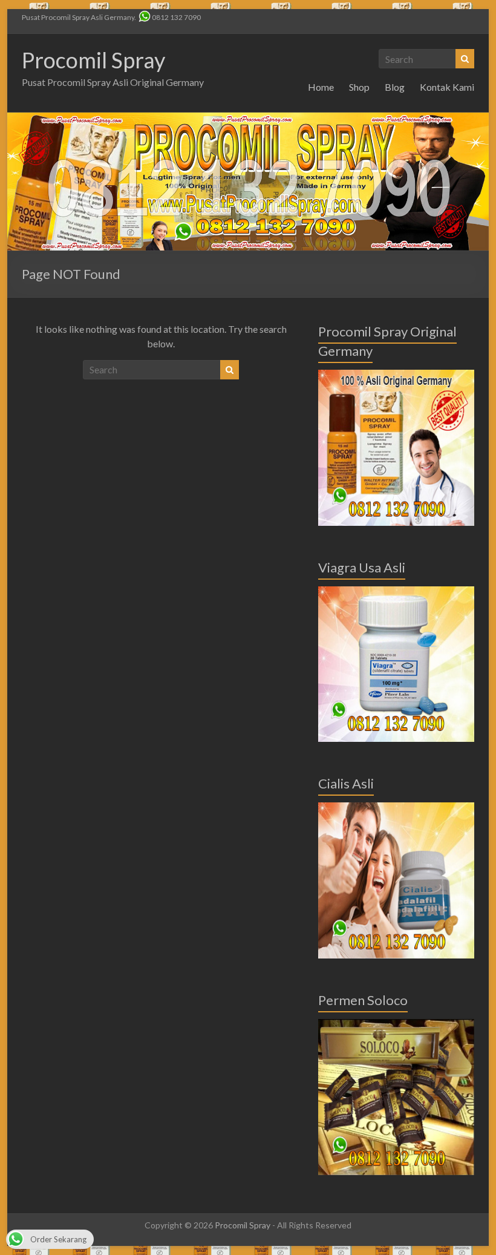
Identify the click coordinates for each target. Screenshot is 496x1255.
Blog (395, 87)
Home (321, 87)
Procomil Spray (93, 60)
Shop (359, 87)
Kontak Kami (447, 87)
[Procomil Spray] (247, 118)
